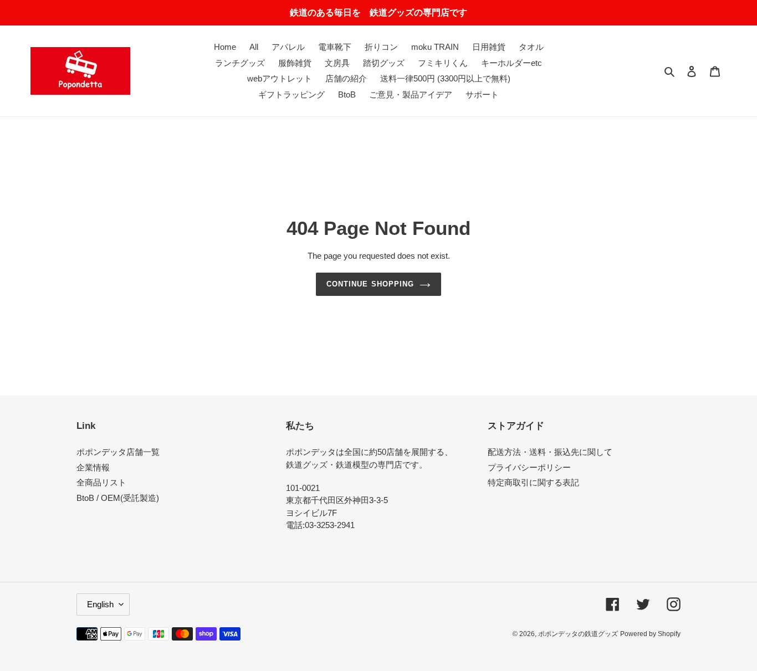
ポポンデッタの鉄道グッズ (578, 634)
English (100, 604)
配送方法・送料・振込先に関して (550, 452)
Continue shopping (370, 284)
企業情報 (93, 467)
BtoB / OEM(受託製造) (117, 498)
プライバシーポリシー (529, 467)
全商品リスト (101, 482)
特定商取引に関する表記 (533, 482)
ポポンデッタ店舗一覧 (118, 452)
